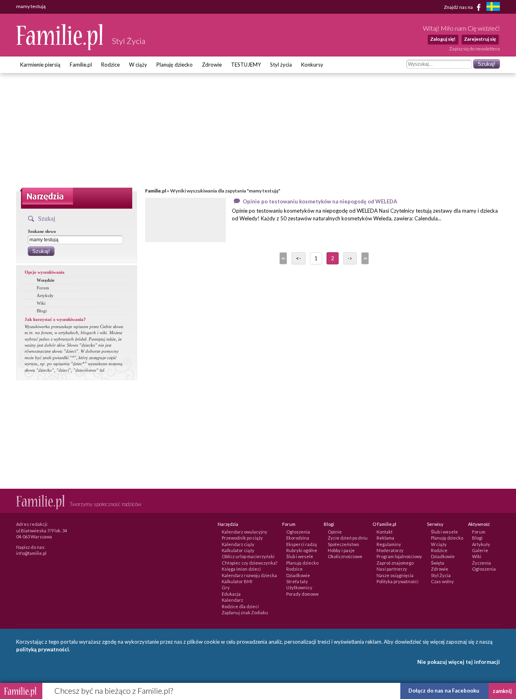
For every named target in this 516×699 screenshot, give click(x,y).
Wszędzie (45, 280)
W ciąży (138, 64)
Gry (226, 587)
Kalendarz (232, 600)
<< (282, 258)
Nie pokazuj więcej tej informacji (458, 662)
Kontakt (385, 531)
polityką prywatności (42, 649)
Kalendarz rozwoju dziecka (249, 575)
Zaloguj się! (443, 39)
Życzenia (481, 562)
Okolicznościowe (345, 556)
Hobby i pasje (341, 550)
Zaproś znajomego (395, 562)
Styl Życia (441, 575)
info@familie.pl (31, 553)
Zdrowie (212, 64)
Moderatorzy (390, 550)
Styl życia (281, 64)
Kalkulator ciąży (238, 550)
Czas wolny (442, 581)
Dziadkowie (298, 575)
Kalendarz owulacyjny (244, 531)
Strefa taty (297, 581)
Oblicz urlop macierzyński (248, 556)
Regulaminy (389, 544)
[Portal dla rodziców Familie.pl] (60, 48)
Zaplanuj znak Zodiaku (245, 612)
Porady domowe (302, 593)
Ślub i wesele (299, 556)
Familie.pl (81, 64)
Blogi (42, 310)
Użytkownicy (299, 587)
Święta (437, 562)
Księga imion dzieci (241, 568)
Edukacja (231, 593)
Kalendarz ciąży (238, 544)
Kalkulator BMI (237, 581)
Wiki (41, 303)
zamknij (502, 691)
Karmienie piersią (40, 64)
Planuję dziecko (174, 64)
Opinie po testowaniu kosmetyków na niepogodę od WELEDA (320, 201)
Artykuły (45, 295)
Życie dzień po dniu (348, 537)
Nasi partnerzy (392, 568)
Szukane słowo (42, 231)
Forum (43, 287)
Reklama (385, 537)
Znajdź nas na (459, 7)
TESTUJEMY (246, 64)
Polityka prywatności (397, 581)
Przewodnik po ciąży (242, 537)
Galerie (480, 550)
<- (298, 258)
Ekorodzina (297, 537)
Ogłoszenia (298, 531)
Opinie (335, 531)
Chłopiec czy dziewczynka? (249, 562)
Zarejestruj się (480, 39)
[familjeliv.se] (493, 7)
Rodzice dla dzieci (240, 606)
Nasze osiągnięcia (395, 575)
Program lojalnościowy (399, 556)
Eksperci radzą (301, 544)
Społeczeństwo (343, 544)
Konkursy (312, 64)
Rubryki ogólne (301, 550)
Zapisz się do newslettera (474, 49)
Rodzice (110, 64)
